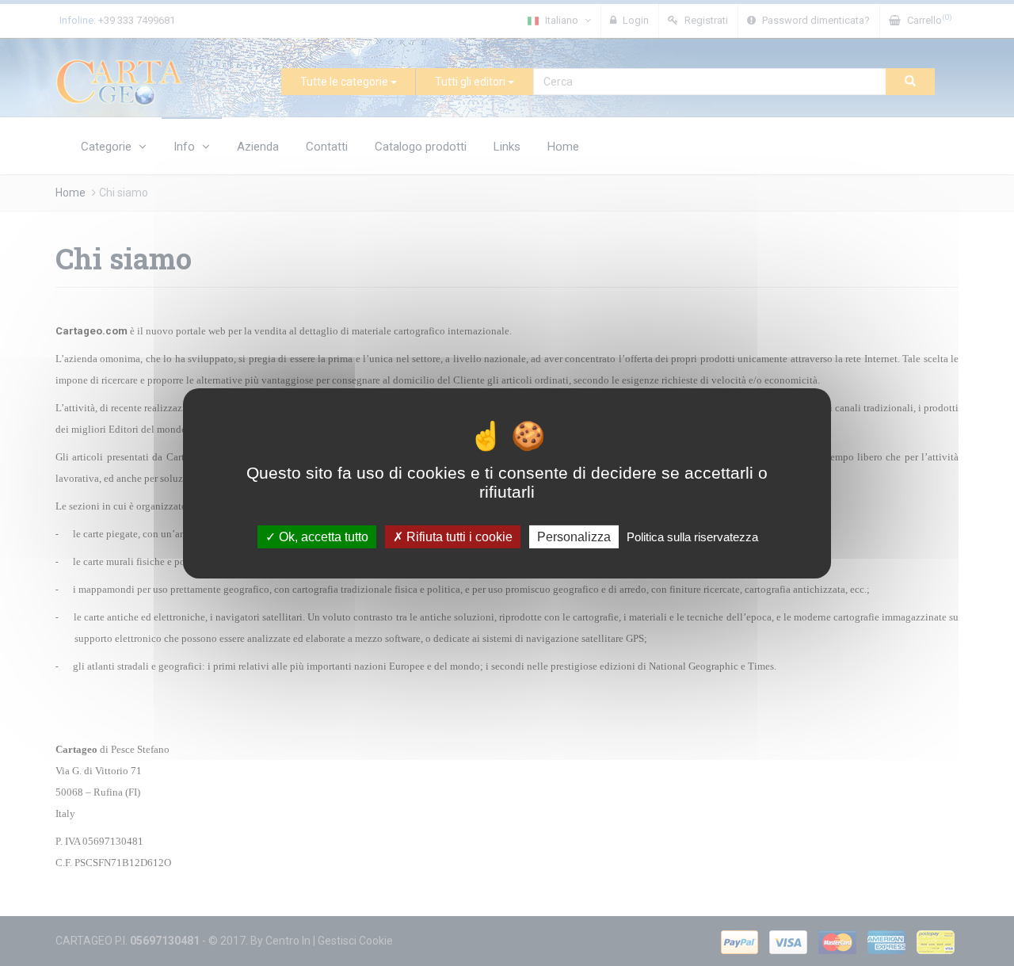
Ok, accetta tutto (322, 536)
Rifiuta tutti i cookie (458, 536)
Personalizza (574, 536)
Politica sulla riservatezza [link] (692, 536)
